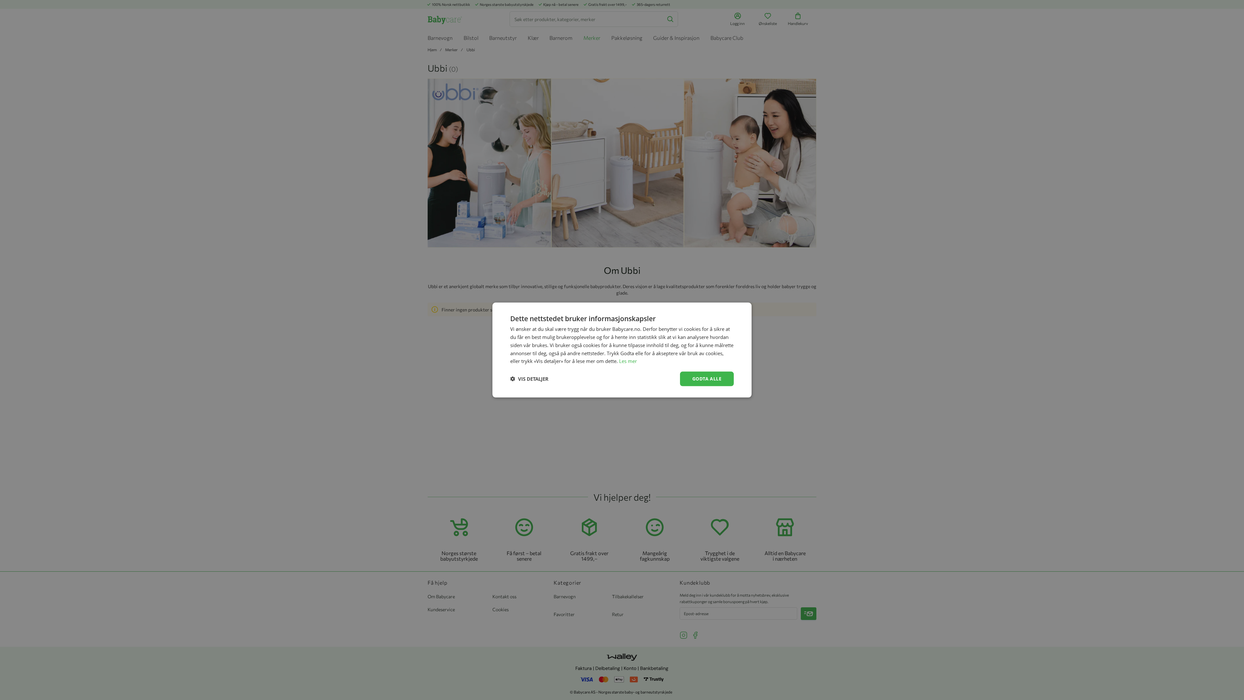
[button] (529, 379)
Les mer (628, 361)
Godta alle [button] (706, 379)
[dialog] (622, 350)
